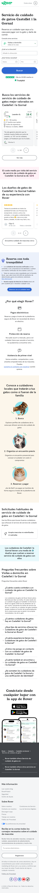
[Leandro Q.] (17, 127)
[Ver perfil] (17, 215)
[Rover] (6, 3)
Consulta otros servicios (9, 38)
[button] (35, 3)
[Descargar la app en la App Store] (19, 706)
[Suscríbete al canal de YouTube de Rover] (24, 879)
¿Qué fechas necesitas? (9, 58)
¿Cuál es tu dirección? (9, 49)
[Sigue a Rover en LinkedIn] (19, 879)
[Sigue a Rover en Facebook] (11, 879)
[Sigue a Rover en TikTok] (28, 879)
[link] (19, 70)
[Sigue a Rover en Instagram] (15, 879)
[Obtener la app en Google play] (19, 712)
